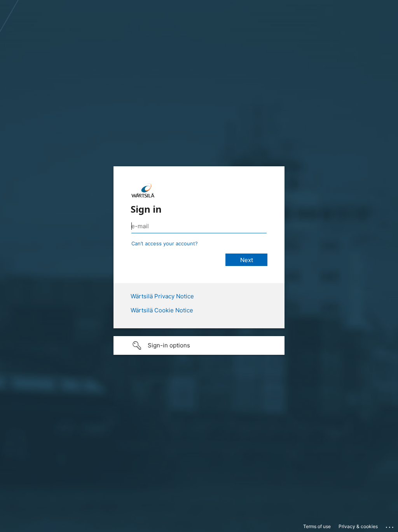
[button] (199, 345)
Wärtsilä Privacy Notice (162, 296)
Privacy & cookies (358, 526)
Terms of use (317, 526)
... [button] (390, 525)
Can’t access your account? (164, 243)
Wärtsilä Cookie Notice (162, 310)
